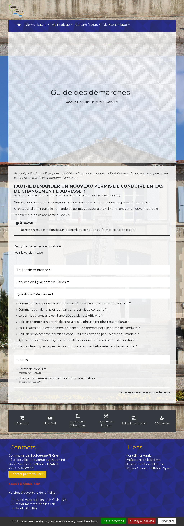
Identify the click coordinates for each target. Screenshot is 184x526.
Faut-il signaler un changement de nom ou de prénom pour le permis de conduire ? (79, 328)
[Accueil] (16, 10)
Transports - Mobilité (59, 173)
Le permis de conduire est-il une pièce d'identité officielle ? (60, 315)
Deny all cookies (143, 521)
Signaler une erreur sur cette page (144, 392)
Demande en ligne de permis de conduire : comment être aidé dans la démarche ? (77, 346)
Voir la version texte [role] (29, 252)
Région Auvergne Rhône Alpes (148, 468)
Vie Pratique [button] (61, 24)
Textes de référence (32, 270)
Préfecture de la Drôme (143, 460)
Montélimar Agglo (139, 455)
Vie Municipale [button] (36, 24)
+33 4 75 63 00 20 (21, 468)
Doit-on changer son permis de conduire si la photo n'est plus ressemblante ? (73, 321)
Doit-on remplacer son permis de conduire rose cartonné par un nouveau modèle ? (78, 334)
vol (68, 215)
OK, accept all (114, 521)
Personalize (167, 521)
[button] (19, 25)
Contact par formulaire (27, 474)
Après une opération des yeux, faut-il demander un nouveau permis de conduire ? (77, 340)
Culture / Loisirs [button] (86, 24)
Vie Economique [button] (115, 24)
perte (52, 215)
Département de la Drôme (145, 464)
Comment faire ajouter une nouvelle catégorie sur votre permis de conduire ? (74, 303)
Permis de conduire (91, 173)
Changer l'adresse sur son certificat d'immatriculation (56, 378)
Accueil (72, 102)
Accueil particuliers (28, 173)
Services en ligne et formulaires (41, 282)
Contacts (23, 447)
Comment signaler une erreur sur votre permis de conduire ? (62, 309)
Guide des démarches (99, 102)
